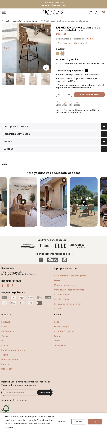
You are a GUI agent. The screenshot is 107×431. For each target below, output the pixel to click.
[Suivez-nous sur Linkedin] (13, 285)
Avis (4, 164)
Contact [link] (58, 308)
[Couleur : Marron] (57, 53)
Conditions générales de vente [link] (69, 289)
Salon (56, 322)
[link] (96, 12)
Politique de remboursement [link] (68, 304)
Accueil (5, 21)
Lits (2, 340)
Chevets (5, 345)
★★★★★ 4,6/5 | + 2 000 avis (53, 5)
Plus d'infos (63, 421)
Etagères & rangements (13, 350)
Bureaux (5, 364)
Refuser (78, 422)
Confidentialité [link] (61, 294)
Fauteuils (5, 322)
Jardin (57, 340)
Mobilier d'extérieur (10, 359)
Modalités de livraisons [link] (65, 285)
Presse (57, 280)
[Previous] (6, 48)
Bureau (57, 336)
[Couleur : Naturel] (63, 53)
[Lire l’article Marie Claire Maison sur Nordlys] (78, 246)
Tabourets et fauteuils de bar (25, 21)
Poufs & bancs (8, 331)
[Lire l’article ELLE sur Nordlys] (61, 246)
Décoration (6, 368)
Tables (4, 336)
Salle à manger (61, 326)
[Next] (47, 48)
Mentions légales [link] (62, 299)
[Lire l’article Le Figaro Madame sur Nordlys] (28, 246)
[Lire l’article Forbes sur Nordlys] (45, 246)
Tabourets (6, 354)
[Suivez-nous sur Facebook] (2, 285)
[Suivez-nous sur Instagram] (8, 285)
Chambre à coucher (64, 331)
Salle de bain (60, 345)
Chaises (5, 326)
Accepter (95, 422)
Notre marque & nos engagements (71, 275)
